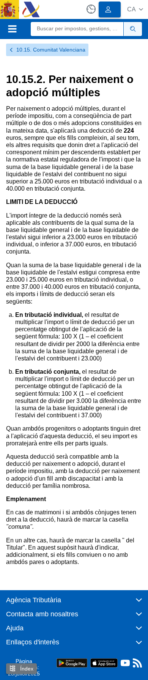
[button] (135, 9)
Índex (26, 669)
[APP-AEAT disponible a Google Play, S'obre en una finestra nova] (72, 662)
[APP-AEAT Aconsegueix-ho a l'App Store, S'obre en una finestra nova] (104, 662)
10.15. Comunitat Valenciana (50, 50)
